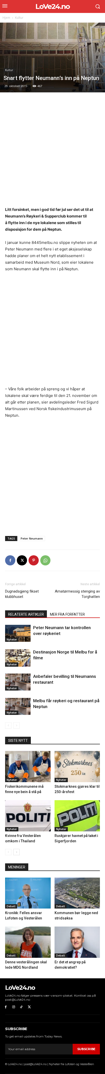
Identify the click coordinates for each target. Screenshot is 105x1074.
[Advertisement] (52, 152)
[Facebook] (10, 560)
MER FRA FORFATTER (67, 614)
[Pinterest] (34, 560)
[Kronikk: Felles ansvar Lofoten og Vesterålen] (28, 893)
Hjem (6, 17)
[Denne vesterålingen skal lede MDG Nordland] (28, 942)
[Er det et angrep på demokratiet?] (77, 942)
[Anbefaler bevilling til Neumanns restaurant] (18, 682)
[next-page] (16, 852)
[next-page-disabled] (16, 725)
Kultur (19, 17)
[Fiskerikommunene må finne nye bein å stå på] (28, 766)
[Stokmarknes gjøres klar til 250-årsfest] (77, 766)
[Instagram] (13, 1007)
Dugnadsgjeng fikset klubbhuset (22, 594)
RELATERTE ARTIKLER (26, 614)
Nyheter (12, 639)
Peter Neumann (32, 538)
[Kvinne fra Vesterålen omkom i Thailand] (28, 815)
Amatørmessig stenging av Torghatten (77, 594)
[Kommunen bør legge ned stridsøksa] (77, 893)
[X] (22, 560)
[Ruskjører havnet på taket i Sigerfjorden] (77, 815)
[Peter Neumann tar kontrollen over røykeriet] (18, 633)
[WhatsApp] (45, 560)
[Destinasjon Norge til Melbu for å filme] (18, 658)
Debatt (11, 906)
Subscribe (86, 1049)
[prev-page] (8, 725)
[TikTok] (21, 1007)
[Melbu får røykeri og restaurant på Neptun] (18, 706)
